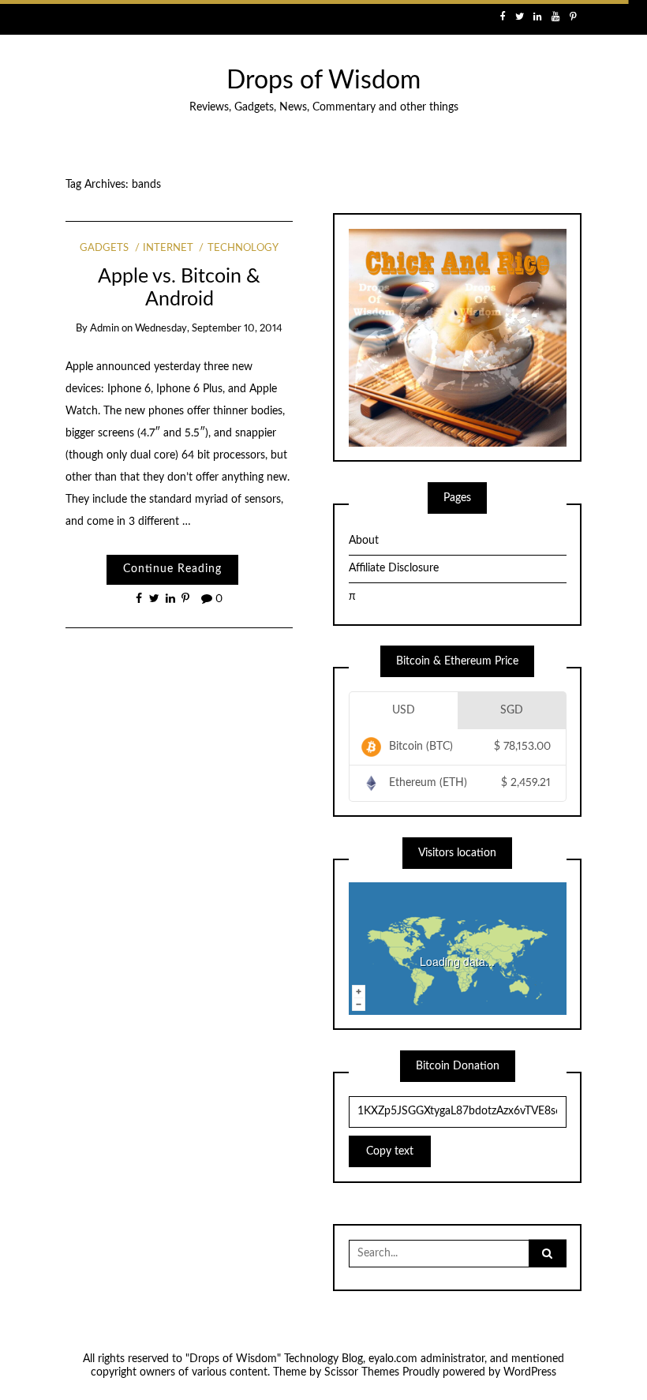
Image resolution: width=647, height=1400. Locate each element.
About (364, 540)
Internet (168, 248)
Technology (243, 248)
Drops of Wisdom (323, 81)
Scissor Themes (361, 1372)
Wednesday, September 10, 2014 (208, 329)
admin (104, 329)
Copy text (389, 1151)
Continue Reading (172, 569)
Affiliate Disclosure (394, 568)
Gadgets (104, 248)
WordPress (529, 1372)
